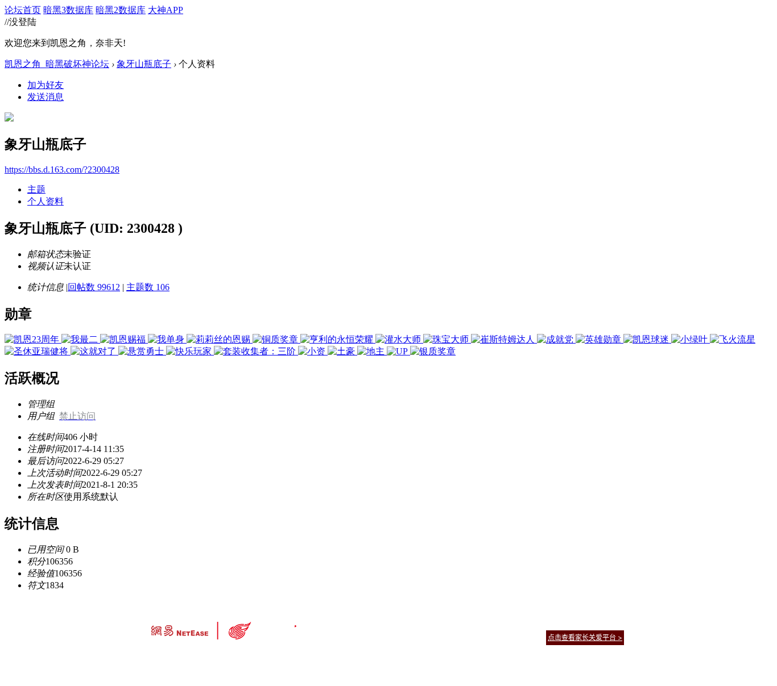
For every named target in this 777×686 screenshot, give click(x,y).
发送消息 (45, 97)
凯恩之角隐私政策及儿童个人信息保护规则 (457, 623)
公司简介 (337, 623)
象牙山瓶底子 (144, 64)
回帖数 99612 (94, 287)
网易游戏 (542, 623)
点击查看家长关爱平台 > (585, 637)
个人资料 (45, 201)
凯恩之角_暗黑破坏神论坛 (57, 64)
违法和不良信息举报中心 (188, 657)
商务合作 (576, 623)
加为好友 (45, 85)
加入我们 (610, 623)
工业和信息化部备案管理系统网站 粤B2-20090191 (309, 657)
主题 (36, 189)
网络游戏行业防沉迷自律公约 (469, 637)
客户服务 (371, 623)
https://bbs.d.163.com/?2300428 (62, 169)
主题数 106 (148, 287)
